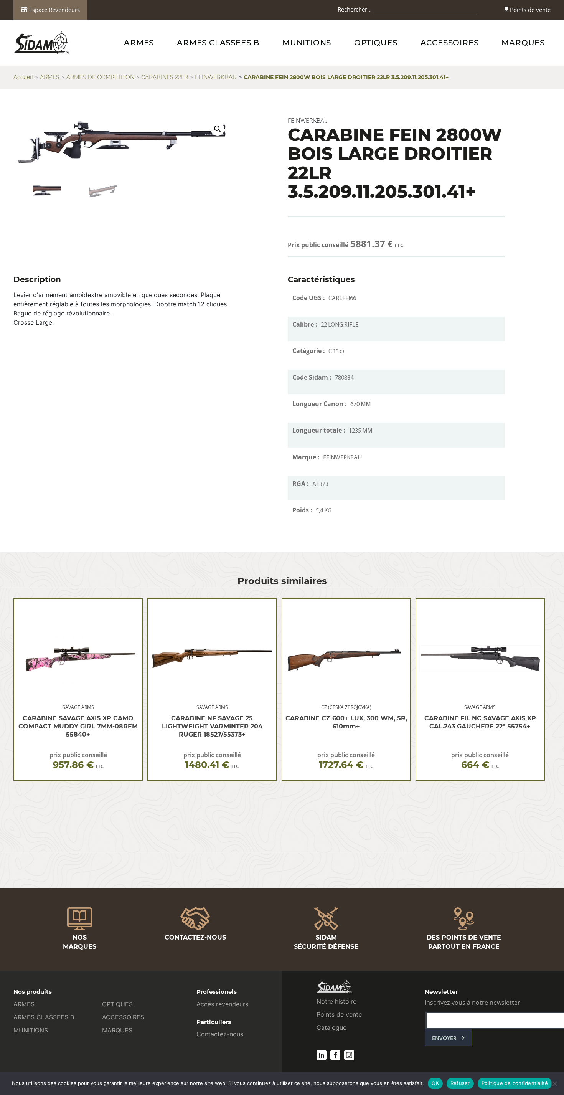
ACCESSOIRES (450, 42)
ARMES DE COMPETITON (100, 77)
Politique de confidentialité (515, 1083)
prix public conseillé (78, 760)
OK (435, 1083)
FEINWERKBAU (216, 77)
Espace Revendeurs (54, 9)
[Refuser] (554, 1083)
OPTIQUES (375, 42)
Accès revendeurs (222, 1004)
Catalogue (331, 1027)
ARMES (139, 42)
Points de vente (529, 9)
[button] (217, 129)
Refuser (460, 1083)
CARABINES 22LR (164, 77)
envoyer (444, 1038)
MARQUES (523, 42)
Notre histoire (336, 1001)
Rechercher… (355, 9)
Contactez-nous (219, 1034)
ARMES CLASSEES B (218, 42)
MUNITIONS (306, 42)
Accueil (23, 77)
